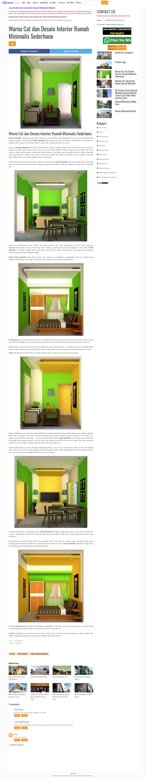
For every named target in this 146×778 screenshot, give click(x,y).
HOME (23, 2)
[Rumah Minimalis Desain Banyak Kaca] (18, 670)
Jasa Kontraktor (103, 136)
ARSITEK (78, 2)
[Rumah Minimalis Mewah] (40, 670)
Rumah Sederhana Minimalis (39, 654)
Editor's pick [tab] (121, 47)
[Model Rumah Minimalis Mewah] (84, 670)
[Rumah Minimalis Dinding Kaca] (104, 104)
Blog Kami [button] (53, 2)
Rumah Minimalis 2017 (60, 677)
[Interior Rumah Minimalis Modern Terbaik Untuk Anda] (62, 688)
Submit (105, 2)
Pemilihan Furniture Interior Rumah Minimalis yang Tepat (40, 696)
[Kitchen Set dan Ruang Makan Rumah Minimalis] (104, 83)
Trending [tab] (112, 47)
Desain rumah (18, 709)
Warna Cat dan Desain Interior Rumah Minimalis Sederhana (126, 74)
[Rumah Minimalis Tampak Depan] (84, 688)
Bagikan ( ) (30, 51)
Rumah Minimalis (22, 654)
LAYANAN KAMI (44, 2)
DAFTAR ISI (62, 2)
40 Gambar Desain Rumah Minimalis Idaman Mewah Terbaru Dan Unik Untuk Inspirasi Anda (126, 94)
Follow (12, 43)
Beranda (73, 773)
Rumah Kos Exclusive (124, 52)
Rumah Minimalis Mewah (39, 677)
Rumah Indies (103, 154)
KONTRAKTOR (70, 2)
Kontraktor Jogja (104, 141)
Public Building (103, 150)
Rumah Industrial (104, 159)
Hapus (24, 715)
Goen (16, 734)
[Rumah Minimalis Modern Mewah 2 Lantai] (18, 688)
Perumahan (102, 145)
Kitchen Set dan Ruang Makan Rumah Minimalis (125, 82)
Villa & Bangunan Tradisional (108, 177)
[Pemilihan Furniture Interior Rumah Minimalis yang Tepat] (40, 688)
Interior (12, 654)
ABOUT (29, 2)
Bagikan (72, 51)
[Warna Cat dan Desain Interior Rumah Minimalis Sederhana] (104, 74)
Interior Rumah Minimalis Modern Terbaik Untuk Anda (61, 696)
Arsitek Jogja (120, 62)
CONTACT (35, 2)
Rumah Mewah (103, 164)
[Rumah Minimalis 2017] (62, 670)
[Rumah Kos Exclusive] (104, 55)
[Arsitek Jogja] (104, 65)
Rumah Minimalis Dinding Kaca (125, 103)
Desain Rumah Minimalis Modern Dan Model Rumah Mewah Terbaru (75, 776)
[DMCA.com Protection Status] (102, 183)
